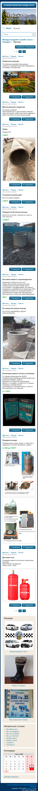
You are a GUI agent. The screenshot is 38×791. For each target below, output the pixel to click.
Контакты (33, 786)
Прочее (20, 56)
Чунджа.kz (17, 15)
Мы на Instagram (12, 731)
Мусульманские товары (18, 720)
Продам (6, 42)
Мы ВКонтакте (12, 729)
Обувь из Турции (18, 686)
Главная (10, 785)
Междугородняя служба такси (17, 40)
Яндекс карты (11, 740)
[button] (33, 34)
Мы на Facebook (12, 734)
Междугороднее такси (18, 651)
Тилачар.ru (10, 745)
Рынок (6, 56)
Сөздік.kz (10, 742)
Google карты (11, 738)
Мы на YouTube (12, 736)
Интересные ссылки (14, 726)
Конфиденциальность (28, 785)
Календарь (9, 751)
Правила (17, 785)
